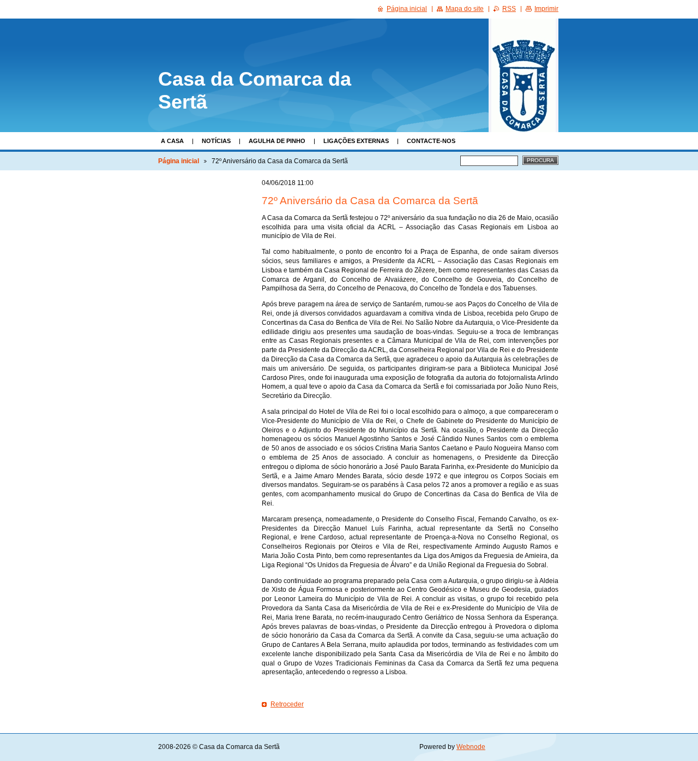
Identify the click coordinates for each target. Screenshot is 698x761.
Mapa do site (465, 9)
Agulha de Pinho (277, 141)
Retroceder (287, 704)
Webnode (470, 747)
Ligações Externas (356, 141)
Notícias (216, 141)
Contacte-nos (431, 141)
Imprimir (546, 9)
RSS (509, 9)
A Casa (172, 141)
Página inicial (178, 161)
